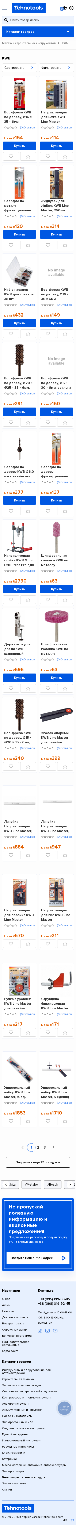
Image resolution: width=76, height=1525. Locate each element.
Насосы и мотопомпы (17, 1416)
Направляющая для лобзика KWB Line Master (19, 915)
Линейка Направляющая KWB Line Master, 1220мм (55, 826)
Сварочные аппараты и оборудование (29, 1391)
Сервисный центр (14, 1329)
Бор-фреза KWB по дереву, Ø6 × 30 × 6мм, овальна (56, 383)
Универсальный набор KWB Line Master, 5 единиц (55, 1092)
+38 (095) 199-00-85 (54, 1299)
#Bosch (52, 1184)
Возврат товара (13, 1323)
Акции (6, 1305)
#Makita (10, 1184)
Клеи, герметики (13, 1452)
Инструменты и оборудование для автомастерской (26, 1372)
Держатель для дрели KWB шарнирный (17, 649)
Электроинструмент (15, 1403)
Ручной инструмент (15, 1434)
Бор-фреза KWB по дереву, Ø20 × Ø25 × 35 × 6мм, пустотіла (18, 383)
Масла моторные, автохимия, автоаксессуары (34, 1465)
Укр (65, 1520)
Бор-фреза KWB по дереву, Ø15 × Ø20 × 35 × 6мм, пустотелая (17, 737)
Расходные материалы (18, 1446)
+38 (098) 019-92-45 (54, 1303)
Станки (7, 1489)
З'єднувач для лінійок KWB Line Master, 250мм (55, 205)
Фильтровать (51, 68)
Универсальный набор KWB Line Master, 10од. (17, 1092)
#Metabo (31, 1184)
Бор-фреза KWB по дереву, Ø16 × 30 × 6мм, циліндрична (55, 294)
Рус (72, 1520)
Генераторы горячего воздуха (23, 1477)
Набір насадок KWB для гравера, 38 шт (19, 294)
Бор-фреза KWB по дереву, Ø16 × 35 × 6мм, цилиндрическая (18, 117)
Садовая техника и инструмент (23, 1428)
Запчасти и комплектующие (21, 1385)
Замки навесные (14, 1483)
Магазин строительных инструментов (29, 43)
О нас (6, 1299)
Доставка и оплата (15, 1317)
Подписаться (63, 1258)
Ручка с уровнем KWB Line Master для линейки (17, 1003)
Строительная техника (18, 1379)
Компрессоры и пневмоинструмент (26, 1397)
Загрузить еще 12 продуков (38, 1162)
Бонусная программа (17, 1335)
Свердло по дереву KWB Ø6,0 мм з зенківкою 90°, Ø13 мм (19, 471)
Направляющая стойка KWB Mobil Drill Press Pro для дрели (19, 560)
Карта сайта (10, 1351)
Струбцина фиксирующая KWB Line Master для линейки (54, 1003)
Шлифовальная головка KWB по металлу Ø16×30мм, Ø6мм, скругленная (55, 560)
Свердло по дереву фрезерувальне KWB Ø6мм (54, 471)
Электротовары (13, 1471)
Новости (8, 1311)
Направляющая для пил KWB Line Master (55, 915)
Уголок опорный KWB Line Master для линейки (55, 737)
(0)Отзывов (27, 127)
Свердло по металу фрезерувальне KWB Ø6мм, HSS (17, 205)
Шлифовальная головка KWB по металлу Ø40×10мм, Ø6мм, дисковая (56, 649)
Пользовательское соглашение (16, 1343)
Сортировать (14, 68)
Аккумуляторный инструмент (22, 1409)
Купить (19, 146)
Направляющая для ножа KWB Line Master (54, 117)
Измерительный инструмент (21, 1440)
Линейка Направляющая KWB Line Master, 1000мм (18, 826)
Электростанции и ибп (17, 1422)
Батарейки (9, 1458)
